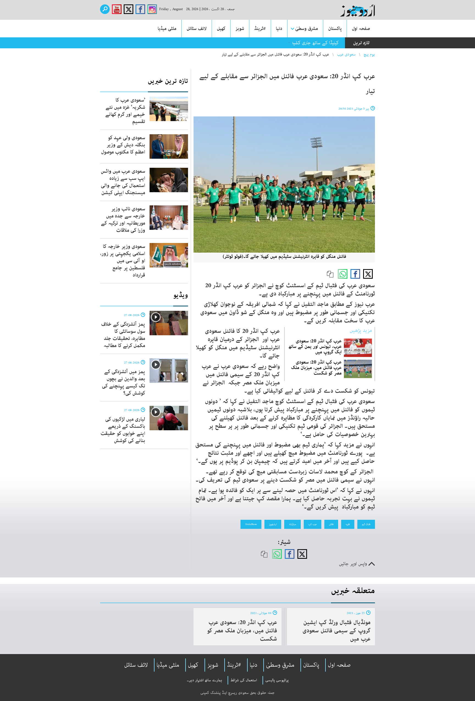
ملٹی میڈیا (167, 28)
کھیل (221, 28)
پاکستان (335, 28)
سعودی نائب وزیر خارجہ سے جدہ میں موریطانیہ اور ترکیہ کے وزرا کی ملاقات (123, 219)
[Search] (105, 9)
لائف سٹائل (197, 28)
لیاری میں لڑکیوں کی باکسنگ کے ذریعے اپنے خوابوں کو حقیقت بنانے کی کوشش (123, 430)
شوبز (240, 28)
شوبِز (212, 665)
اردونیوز (273, 524)
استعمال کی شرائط (243, 680)
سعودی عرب (346, 54)
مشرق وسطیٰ (306, 28)
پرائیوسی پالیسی (277, 680)
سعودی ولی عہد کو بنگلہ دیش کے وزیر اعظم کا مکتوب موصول (123, 145)
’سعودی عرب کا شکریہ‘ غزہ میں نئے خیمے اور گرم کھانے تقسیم (125, 110)
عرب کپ (312, 524)
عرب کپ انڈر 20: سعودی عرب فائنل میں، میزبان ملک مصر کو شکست (316, 368)
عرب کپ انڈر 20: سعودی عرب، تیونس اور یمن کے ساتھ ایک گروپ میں (315, 346)
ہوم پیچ (369, 54)
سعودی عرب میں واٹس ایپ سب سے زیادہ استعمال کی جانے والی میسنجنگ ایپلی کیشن (123, 182)
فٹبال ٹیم (366, 524)
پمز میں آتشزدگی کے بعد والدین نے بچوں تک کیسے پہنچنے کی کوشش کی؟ (123, 382)
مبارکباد (292, 524)
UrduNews (251, 524)
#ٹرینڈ (260, 28)
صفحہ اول (361, 28)
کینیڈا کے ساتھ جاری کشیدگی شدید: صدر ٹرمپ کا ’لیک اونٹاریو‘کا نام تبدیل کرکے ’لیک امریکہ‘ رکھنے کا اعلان (241, 42)
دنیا (279, 28)
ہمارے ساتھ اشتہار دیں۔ (204, 680)
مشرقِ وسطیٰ (280, 665)
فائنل (331, 524)
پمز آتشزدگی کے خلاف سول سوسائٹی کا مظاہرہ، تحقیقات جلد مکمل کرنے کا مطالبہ (123, 335)
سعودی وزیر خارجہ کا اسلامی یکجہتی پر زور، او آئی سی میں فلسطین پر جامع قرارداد (122, 261)
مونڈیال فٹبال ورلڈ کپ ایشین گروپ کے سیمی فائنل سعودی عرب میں (336, 630)
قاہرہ (348, 524)
